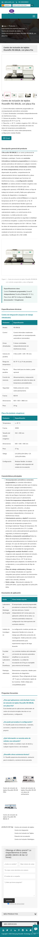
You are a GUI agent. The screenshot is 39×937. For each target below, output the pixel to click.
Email (6, 138)
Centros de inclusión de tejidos (11, 31)
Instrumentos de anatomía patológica (13, 28)
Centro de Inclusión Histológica (24, 839)
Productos (12, 26)
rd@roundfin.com (9, 2)
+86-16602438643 (23, 2)
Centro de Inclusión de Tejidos (24, 833)
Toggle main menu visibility (33, 16)
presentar (9, 900)
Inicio (4, 26)
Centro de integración (21, 830)
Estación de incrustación (22, 836)
